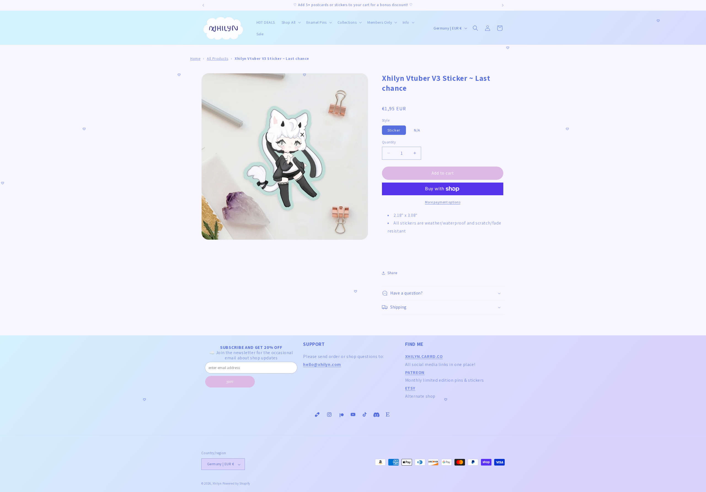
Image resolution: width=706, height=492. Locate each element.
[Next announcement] (503, 5)
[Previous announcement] (203, 5)
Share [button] (392, 272)
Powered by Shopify (236, 484)
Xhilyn (217, 484)
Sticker (393, 130)
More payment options (442, 202)
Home (195, 58)
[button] (290, 22)
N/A (417, 130)
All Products (217, 58)
